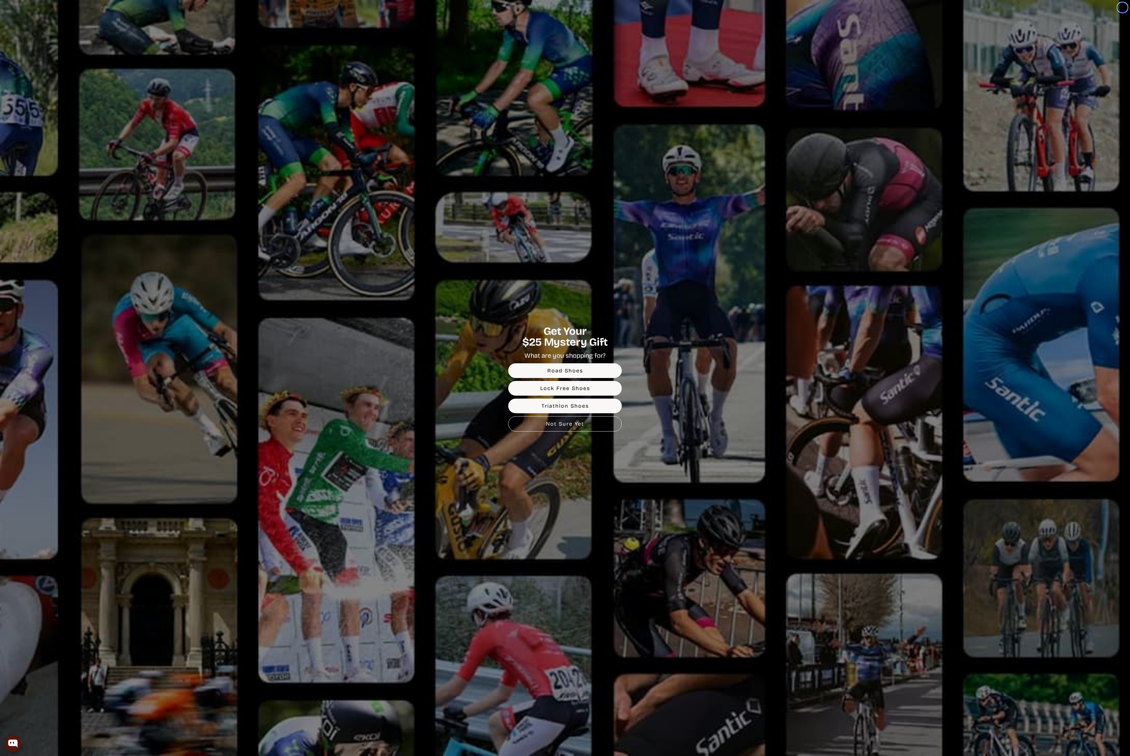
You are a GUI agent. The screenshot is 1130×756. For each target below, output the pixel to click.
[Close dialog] (1122, 7)
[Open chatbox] (13, 743)
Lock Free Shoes (565, 388)
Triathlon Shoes (565, 406)
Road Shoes (565, 370)
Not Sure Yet (565, 424)
